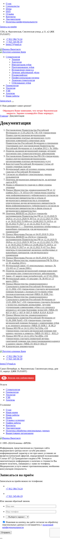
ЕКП (8, 11)
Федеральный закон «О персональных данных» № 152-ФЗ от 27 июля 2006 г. (31, 266)
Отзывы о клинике (15, 420)
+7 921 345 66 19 (14, 42)
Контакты (11, 16)
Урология (10, 88)
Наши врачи (12, 412)
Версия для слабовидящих (20, 378)
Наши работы (12, 96)
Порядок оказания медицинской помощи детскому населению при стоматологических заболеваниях (31, 152)
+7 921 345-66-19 (14, 496)
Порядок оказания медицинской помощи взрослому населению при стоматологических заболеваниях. (32, 272)
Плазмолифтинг (20, 75)
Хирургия (17, 62)
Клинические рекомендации (20, 346)
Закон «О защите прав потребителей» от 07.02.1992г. (32, 276)
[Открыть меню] (13, 101)
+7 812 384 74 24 (14, 39)
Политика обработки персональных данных (28, 430)
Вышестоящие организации (19, 433)
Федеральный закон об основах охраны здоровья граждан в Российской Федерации (30, 170)
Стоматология (13, 57)
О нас (9, 3)
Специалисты (13, 6)
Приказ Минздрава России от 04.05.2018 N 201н (30, 234)
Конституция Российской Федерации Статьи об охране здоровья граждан (29, 165)
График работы (13, 423)
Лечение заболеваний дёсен (25, 72)
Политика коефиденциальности (21, 22)
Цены (9, 9)
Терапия (16, 59)
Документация (13, 19)
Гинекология (12, 85)
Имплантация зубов (21, 64)
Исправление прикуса (23, 70)
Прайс (9, 417)
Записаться (5, 101)
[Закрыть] (1, 538)
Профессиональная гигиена (25, 77)
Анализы (10, 93)
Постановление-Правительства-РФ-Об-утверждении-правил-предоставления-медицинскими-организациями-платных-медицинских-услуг (32, 159)
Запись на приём (8, 26)
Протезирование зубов (23, 67)
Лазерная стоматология (23, 80)
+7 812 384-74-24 (14, 488)
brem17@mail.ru (13, 44)
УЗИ (8, 90)
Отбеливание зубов (21, 83)
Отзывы (10, 14)
